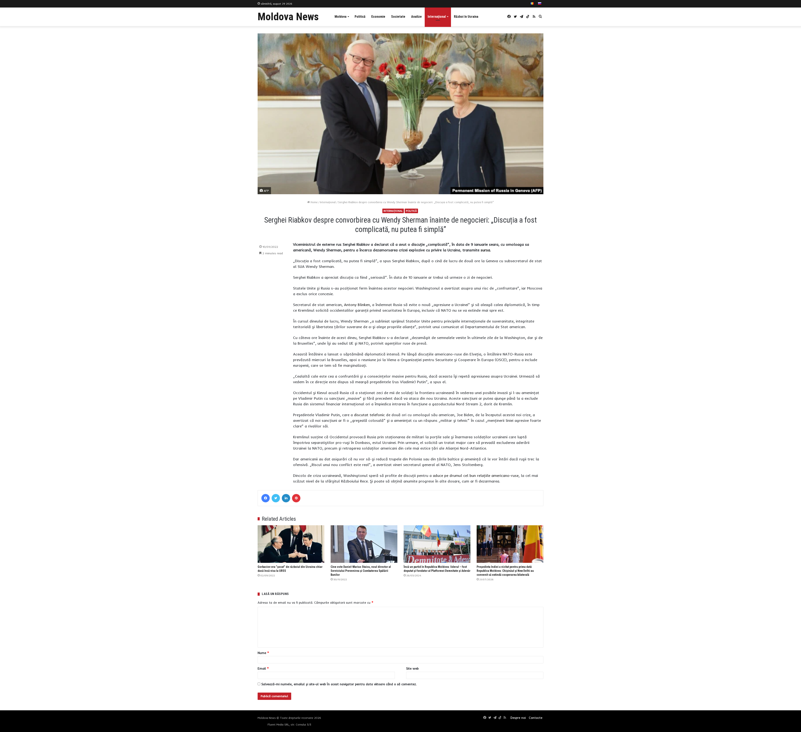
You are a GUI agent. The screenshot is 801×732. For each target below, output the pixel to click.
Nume (263, 653)
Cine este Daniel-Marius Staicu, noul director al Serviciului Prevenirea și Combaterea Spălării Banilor (361, 570)
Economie (378, 17)
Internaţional (437, 17)
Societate (398, 17)
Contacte (535, 718)
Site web (412, 668)
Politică (360, 17)
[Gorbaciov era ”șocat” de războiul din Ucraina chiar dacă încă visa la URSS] (291, 544)
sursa (485, 250)
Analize (416, 17)
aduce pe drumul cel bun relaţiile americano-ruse (476, 475)
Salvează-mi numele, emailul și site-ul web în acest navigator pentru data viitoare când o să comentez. (339, 684)
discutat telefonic (369, 414)
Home (314, 202)
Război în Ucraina (466, 17)
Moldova (340, 17)
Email (263, 668)
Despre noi (518, 718)
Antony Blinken (357, 304)
